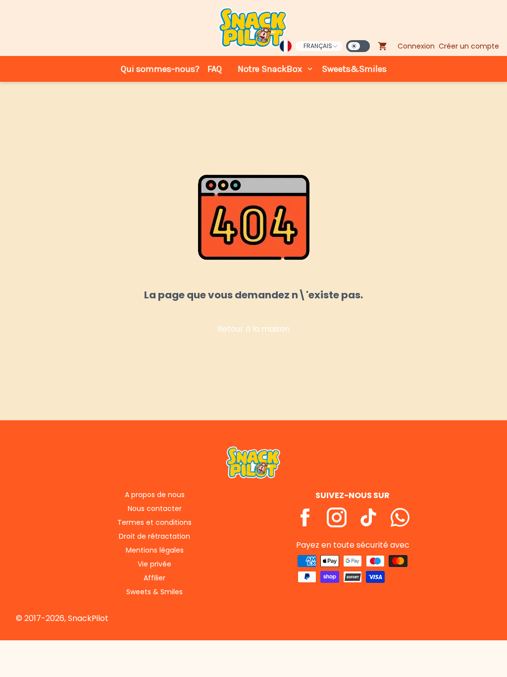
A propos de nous (155, 495)
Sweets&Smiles (354, 68)
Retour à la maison (253, 329)
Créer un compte (469, 46)
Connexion (416, 46)
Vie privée (154, 564)
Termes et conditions (154, 522)
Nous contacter (155, 508)
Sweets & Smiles (154, 592)
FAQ (214, 68)
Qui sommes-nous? (160, 68)
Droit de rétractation (154, 536)
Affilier (154, 578)
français (318, 46)
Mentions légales (155, 550)
